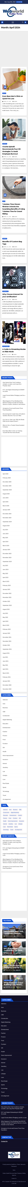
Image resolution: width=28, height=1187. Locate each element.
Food (4, 739)
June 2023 (5, 569)
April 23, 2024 (7, 246)
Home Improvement (8, 755)
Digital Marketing (7, 719)
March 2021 (6, 673)
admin (15, 101)
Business (5, 143)
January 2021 (6, 681)
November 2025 (7, 485)
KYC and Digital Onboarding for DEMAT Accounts (14, 950)
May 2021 (5, 665)
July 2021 (5, 657)
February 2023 (7, 585)
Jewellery (5, 767)
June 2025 (5, 497)
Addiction (5, 699)
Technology (5, 291)
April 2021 (5, 669)
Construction (6, 715)
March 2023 (6, 581)
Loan (4, 779)
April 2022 (5, 621)
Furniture (5, 743)
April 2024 (5, 541)
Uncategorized (7, 799)
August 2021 (6, 653)
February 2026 (7, 477)
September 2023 (7, 561)
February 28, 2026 (10, 953)
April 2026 (5, 474)
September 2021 (7, 649)
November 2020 (7, 689)
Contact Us (4, 1141)
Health (4, 93)
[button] (22, 22)
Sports (4, 787)
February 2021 (7, 677)
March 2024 (6, 545)
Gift (4, 747)
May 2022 (5, 617)
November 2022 (7, 597)
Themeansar (14, 1166)
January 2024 (6, 549)
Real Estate (6, 783)
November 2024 (7, 517)
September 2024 (7, 521)
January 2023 (6, 589)
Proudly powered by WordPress (10, 1164)
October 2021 (6, 645)
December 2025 (7, 481)
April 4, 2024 (7, 354)
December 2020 (7, 685)
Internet (5, 763)
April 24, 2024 (7, 101)
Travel (4, 795)
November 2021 (7, 641)
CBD (4, 711)
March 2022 (6, 625)
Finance (5, 735)
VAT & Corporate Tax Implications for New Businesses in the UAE (14, 1182)
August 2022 (6, 609)
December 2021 (7, 637)
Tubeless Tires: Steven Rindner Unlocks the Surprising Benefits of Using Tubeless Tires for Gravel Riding (13, 209)
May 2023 (5, 573)
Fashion (5, 731)
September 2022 (7, 605)
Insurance (5, 759)
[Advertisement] (14, 46)
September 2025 (7, 489)
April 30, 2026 (9, 936)
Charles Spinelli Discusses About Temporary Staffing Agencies (14, 1174)
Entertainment (6, 346)
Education (5, 723)
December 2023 (7, 553)
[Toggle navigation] (13, 22)
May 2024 (5, 537)
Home (14, 1170)
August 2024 (6, 525)
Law (4, 771)
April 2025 (5, 501)
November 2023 (7, 557)
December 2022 (7, 593)
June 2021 (5, 661)
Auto (4, 201)
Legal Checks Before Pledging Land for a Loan (13, 967)
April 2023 (5, 577)
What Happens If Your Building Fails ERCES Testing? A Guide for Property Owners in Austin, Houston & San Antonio (14, 402)
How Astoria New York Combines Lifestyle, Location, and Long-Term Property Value (12, 384)
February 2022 (7, 629)
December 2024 (7, 513)
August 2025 (6, 493)
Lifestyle (5, 775)
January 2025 (6, 509)
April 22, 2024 (7, 299)
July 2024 (5, 529)
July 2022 (5, 613)
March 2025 (6, 505)
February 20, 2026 (10, 987)
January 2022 (6, 633)
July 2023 (5, 565)
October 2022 (6, 601)
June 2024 (5, 533)
